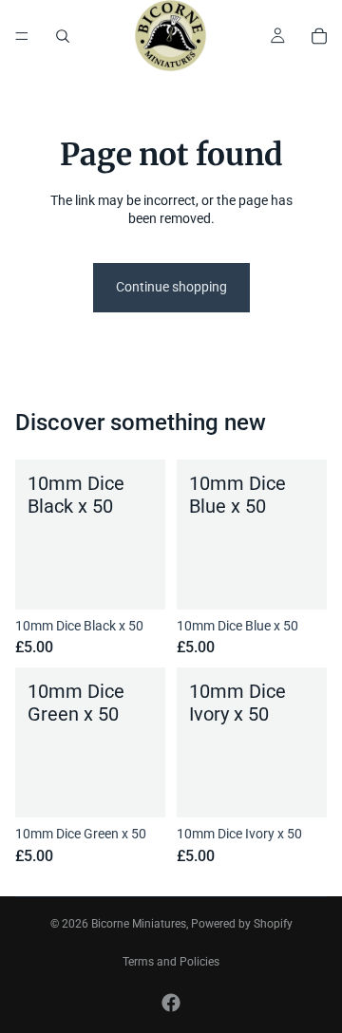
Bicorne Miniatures (138, 923)
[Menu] (22, 36)
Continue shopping (171, 286)
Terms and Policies (171, 961)
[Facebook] (171, 1002)
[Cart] (319, 36)
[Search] (63, 36)
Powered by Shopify (242, 923)
